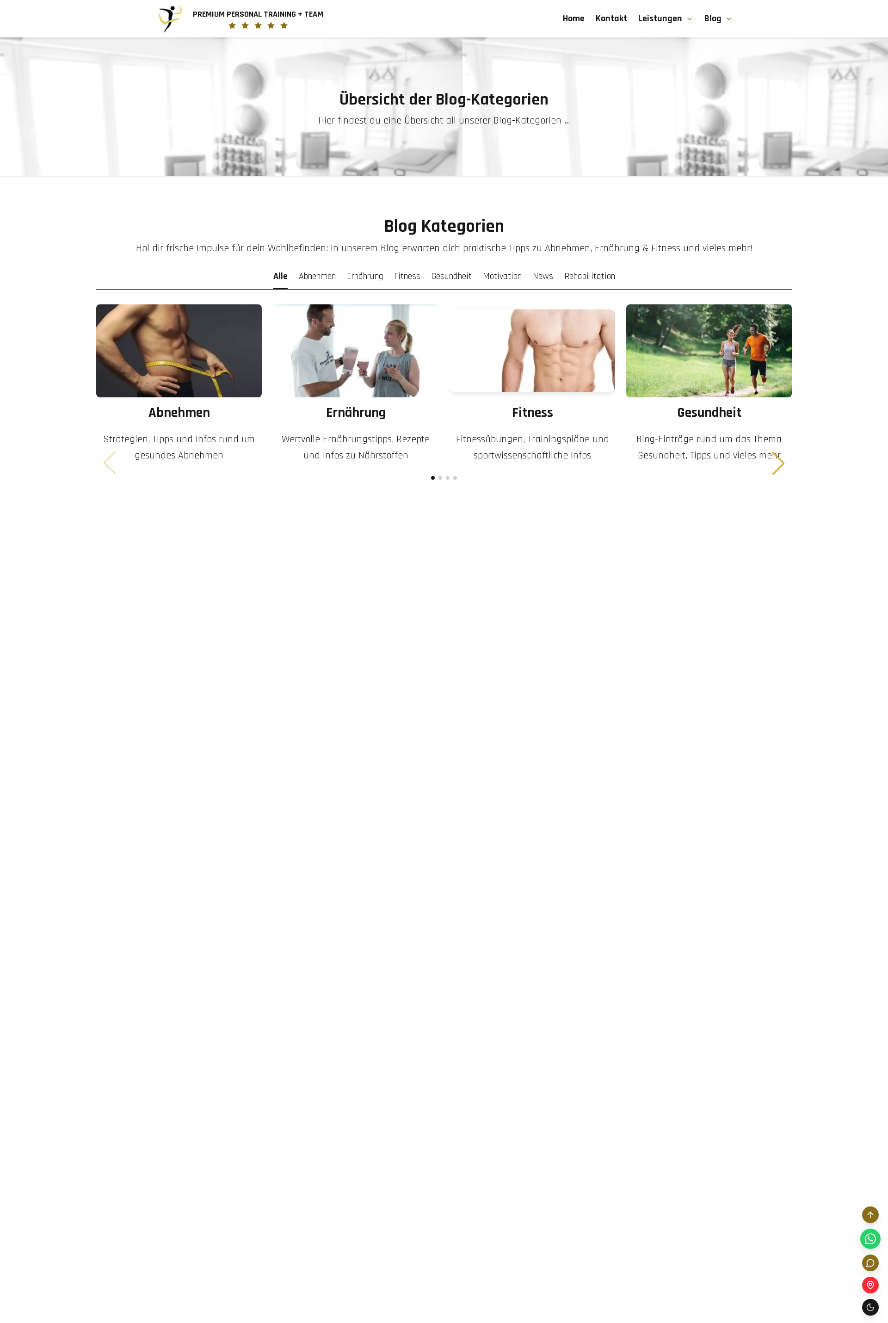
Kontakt (611, 18)
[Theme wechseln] (870, 1307)
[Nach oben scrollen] (870, 1214)
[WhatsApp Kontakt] (870, 1239)
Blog (713, 18)
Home (574, 18)
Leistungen (660, 18)
